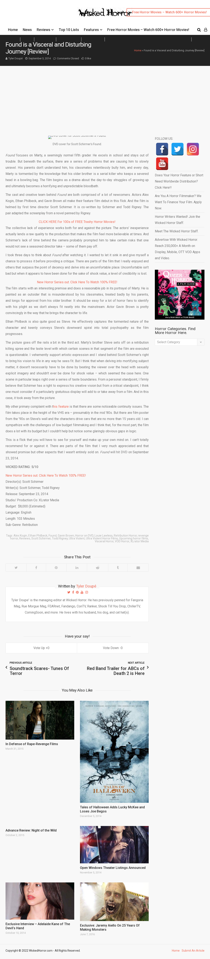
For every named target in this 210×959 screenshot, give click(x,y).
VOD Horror (122, 541)
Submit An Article (193, 950)
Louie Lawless (104, 535)
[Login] (205, 30)
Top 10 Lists (69, 30)
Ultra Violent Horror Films (102, 538)
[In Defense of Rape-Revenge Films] (40, 720)
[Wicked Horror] (105, 12)
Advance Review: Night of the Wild (31, 830)
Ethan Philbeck (37, 535)
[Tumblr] (118, 567)
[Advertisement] (105, 96)
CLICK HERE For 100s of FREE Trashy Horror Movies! (77, 222)
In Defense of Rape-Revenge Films (32, 744)
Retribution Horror (125, 535)
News (27, 30)
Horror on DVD (84, 535)
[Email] (138, 567)
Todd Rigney (60, 538)
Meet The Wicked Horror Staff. (177, 231)
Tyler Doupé (15, 58)
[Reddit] (97, 567)
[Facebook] (36, 567)
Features (91, 30)
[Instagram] (192, 149)
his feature (60, 406)
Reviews (43, 30)
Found (53, 535)
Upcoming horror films (133, 538)
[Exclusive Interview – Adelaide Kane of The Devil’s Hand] (40, 901)
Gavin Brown (66, 535)
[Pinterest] (56, 567)
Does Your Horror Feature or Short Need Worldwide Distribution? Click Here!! (179, 181)
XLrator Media (139, 541)
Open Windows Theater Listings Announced (113, 868)
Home (13, 30)
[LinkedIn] (76, 567)
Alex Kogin (20, 535)
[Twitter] (16, 567)
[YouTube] (162, 163)
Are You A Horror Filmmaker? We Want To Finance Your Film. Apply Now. (178, 202)
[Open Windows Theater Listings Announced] (114, 844)
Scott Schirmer (41, 538)
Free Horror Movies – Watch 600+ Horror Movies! (148, 30)
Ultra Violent (77, 538)
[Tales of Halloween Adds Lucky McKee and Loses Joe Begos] (114, 752)
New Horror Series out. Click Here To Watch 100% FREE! (77, 282)
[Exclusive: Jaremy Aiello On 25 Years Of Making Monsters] (114, 901)
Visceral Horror (104, 541)
